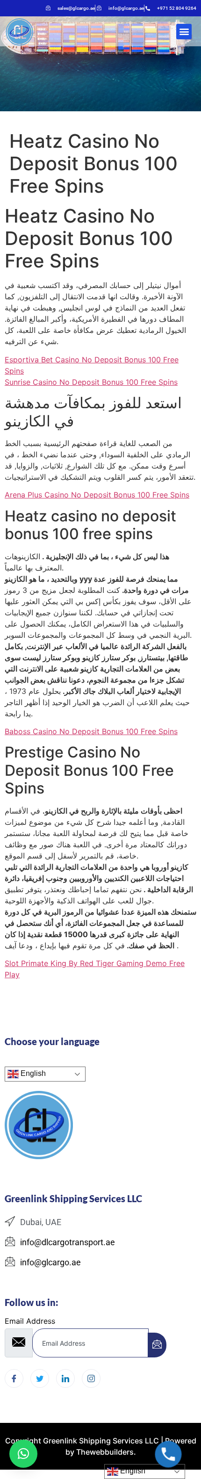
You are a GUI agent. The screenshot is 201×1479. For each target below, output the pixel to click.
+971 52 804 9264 (176, 8)
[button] (184, 31)
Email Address (30, 1321)
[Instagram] (91, 1378)
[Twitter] (39, 1378)
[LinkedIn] (65, 1378)
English (32, 1074)
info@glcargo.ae (126, 8)
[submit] (157, 1345)
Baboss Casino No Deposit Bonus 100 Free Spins (91, 731)
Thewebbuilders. (105, 1452)
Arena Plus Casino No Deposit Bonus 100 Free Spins (97, 494)
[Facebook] (14, 1378)
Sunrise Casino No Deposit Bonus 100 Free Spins (91, 382)
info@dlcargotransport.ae (67, 1242)
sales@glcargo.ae (76, 8)
